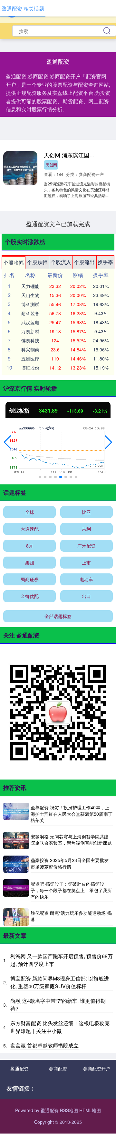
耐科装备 (30, 313)
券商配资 (58, 1068)
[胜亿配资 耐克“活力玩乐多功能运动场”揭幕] (16, 916)
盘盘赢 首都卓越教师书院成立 (44, 1045)
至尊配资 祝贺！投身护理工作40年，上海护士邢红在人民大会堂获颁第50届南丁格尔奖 (71, 813)
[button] (7, 442)
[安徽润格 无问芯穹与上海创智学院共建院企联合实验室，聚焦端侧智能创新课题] (16, 840)
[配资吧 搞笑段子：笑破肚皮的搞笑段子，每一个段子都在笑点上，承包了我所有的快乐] (16, 890)
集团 (29, 562)
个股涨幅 (13, 262)
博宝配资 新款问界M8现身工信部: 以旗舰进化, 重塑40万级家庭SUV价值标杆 (59, 982)
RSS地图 (69, 1110)
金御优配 (30, 596)
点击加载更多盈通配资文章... (58, 223)
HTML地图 (90, 1110)
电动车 (86, 579)
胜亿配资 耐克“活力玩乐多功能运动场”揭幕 (71, 916)
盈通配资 (19, 1068)
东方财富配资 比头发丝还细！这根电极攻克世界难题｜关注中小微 (60, 1027)
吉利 (86, 529)
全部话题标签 (58, 616)
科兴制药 (30, 349)
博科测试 (30, 304)
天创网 (51, 164)
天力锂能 (30, 286)
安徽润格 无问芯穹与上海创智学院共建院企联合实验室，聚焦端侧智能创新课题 (71, 839)
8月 (29, 545)
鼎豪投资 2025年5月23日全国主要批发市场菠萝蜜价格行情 (70, 863)
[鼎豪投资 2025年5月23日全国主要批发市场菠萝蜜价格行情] (16, 864)
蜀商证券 (30, 579)
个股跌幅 (37, 262)
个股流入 (61, 262)
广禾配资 (86, 545)
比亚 (86, 512)
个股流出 (84, 262)
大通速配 (30, 529)
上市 (86, 562)
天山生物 (30, 295)
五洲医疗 (30, 358)
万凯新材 (30, 331)
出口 (86, 596)
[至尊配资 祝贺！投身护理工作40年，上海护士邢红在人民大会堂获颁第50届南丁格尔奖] (16, 814)
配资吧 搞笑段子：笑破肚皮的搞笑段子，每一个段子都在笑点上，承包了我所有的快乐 (71, 890)
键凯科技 (30, 340)
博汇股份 (30, 367)
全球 (29, 512)
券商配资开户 (96, 1068)
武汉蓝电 (30, 322)
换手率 (105, 262)
